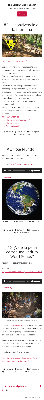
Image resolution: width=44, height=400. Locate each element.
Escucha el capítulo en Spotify (14, 61)
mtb (15, 372)
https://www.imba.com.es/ (13, 123)
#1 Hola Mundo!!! (22, 149)
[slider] (37, 170)
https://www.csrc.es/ (11, 117)
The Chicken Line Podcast (22, 4)
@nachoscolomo (18, 325)
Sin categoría (34, 132)
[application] (22, 170)
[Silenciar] (32, 171)
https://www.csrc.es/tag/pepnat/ (16, 120)
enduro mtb (9, 372)
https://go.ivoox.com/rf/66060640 (23, 164)
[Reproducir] (5, 171)
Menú (23, 14)
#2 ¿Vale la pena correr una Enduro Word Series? (22, 252)
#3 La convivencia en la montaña (22, 27)
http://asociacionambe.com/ (13, 126)
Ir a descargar (8, 177)
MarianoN (9, 132)
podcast (20, 372)
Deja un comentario (23, 134)
